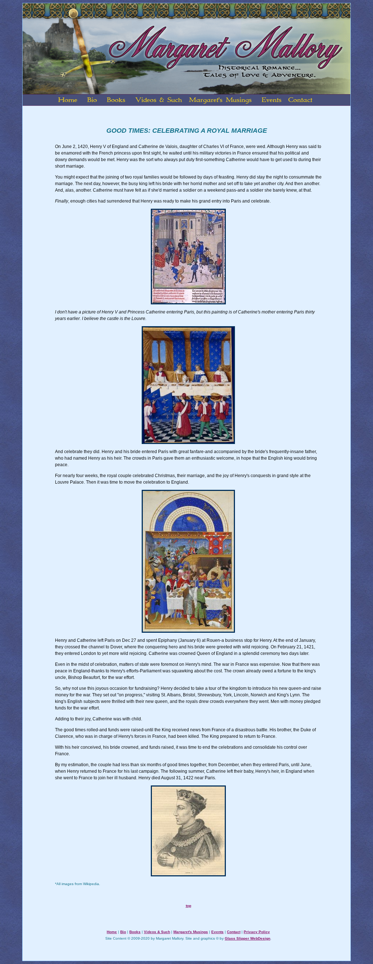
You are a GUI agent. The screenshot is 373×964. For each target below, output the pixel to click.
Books (135, 932)
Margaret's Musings (190, 932)
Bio (123, 932)
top (188, 906)
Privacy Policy (257, 932)
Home (112, 932)
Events (217, 932)
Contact (233, 932)
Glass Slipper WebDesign (247, 938)
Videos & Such (157, 932)
